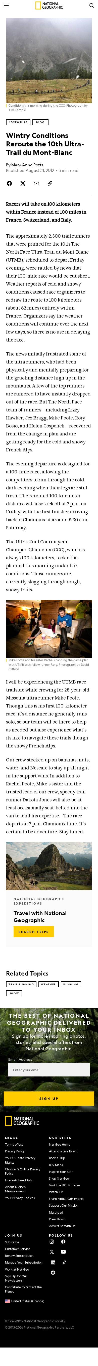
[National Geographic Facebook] (63, 1242)
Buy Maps (56, 1165)
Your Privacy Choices (20, 1198)
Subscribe (12, 1242)
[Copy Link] (50, 183)
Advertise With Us (62, 1226)
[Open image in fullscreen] (86, 606)
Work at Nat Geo (17, 1269)
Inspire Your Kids (61, 1172)
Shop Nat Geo (59, 1178)
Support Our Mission (63, 1205)
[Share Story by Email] (36, 183)
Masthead (56, 1212)
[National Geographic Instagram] (52, 1242)
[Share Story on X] (23, 183)
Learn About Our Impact (66, 1199)
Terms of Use (14, 1144)
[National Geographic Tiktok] (65, 1262)
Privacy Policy (15, 1151)
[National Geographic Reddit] (53, 1273)
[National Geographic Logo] (22, 1125)
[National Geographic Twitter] (52, 1252)
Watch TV (56, 1192)
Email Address (20, 1059)
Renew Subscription (19, 1256)
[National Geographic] (49, 5)
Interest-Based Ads (18, 1180)
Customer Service (17, 1249)
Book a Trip (57, 1158)
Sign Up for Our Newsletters (16, 1278)
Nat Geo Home (59, 1144)
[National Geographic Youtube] (63, 1252)
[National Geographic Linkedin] (53, 1262)
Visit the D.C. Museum (64, 1185)
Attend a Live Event (63, 1151)
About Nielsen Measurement (15, 1189)
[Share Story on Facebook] (10, 183)
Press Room (57, 1219)
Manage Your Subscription (23, 1262)
